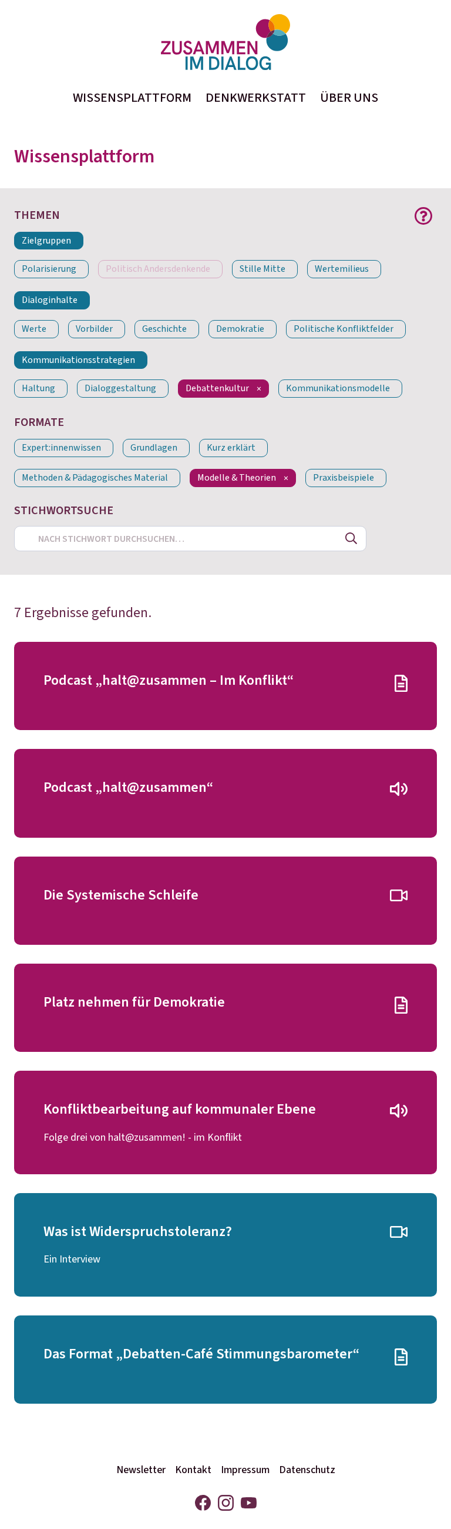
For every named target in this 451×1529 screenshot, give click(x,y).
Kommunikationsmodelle (338, 388)
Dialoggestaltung (120, 388)
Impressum (245, 1470)
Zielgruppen (46, 241)
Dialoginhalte (50, 300)
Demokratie (240, 329)
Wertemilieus (342, 269)
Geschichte (164, 329)
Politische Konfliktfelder (343, 329)
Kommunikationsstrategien (78, 360)
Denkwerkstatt (256, 97)
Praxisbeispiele (343, 478)
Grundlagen (153, 448)
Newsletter (141, 1470)
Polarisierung (49, 269)
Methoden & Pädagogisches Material (95, 478)
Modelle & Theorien (236, 478)
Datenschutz (307, 1470)
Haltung (38, 388)
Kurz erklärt (231, 448)
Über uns (349, 97)
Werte (34, 329)
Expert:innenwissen (61, 448)
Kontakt (193, 1470)
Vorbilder (94, 329)
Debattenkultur (217, 388)
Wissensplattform (132, 97)
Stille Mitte (262, 269)
